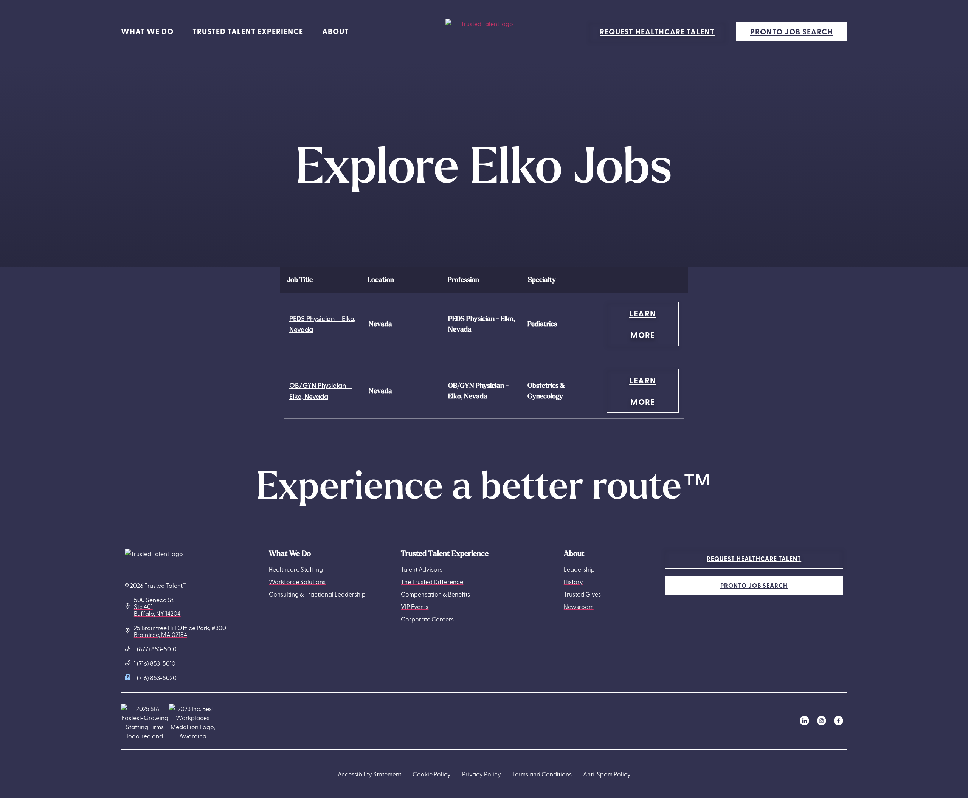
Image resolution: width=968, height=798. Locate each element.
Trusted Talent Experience (247, 31)
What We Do (147, 31)
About (335, 31)
